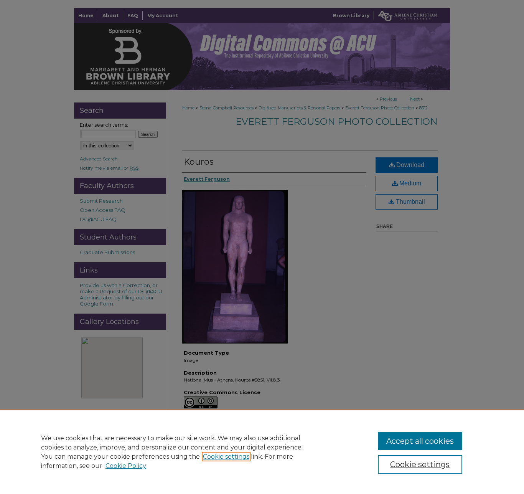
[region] (262, 452)
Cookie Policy (125, 465)
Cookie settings (226, 456)
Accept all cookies (420, 441)
